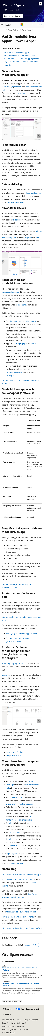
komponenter (21, 305)
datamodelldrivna (33, 193)
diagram (17, 86)
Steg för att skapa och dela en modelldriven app (22, 61)
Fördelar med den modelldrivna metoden (19, 55)
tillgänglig (17, 220)
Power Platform (13, 30)
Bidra (13, 1023)
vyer (11, 86)
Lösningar (6, 675)
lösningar (10, 375)
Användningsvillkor (9, 1029)
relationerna (31, 321)
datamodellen (16, 321)
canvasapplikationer (10, 292)
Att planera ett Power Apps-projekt (21, 912)
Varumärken (23, 1029)
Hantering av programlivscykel (15, 663)
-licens (31, 781)
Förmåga (10, 784)
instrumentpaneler (33, 86)
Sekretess (21, 1023)
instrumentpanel (9, 237)
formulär (5, 86)
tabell (11, 823)
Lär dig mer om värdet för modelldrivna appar (21, 874)
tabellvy (12, 839)
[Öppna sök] (32, 25)
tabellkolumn (14, 832)
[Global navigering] (2, 25)
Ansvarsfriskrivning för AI (11, 1020)
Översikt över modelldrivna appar (16, 53)
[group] (22, 473)
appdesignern (12, 853)
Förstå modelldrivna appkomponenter (18, 917)
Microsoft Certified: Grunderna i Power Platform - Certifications (21, 985)
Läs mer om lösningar (15, 752)
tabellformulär (15, 845)
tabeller (6, 90)
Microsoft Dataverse (16, 202)
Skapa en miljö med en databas (19, 804)
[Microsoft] (22, 24)
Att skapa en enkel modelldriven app (17, 879)
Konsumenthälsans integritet (13, 1026)
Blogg (4, 1023)
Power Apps (26, 30)
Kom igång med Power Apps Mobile (21, 633)
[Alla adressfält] (4, 30)
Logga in (39, 25)
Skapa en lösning (13, 755)
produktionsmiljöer (14, 372)
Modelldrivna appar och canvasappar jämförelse (22, 58)
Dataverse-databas (17, 797)
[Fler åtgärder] (40, 30)
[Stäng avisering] (40, 3)
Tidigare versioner (31, 1020)
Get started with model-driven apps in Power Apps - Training (21, 969)
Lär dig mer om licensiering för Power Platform (22, 928)
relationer (22, 93)
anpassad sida (17, 863)
